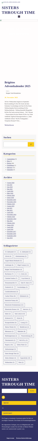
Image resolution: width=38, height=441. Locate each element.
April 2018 (10, 229)
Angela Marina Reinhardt (13, 260)
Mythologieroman (11, 336)
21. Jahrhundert (25, 252)
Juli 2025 (9, 208)
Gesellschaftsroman (11, 291)
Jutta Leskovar (20, 313)
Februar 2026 (11, 195)
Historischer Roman (12, 309)
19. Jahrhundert (10, 252)
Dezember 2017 (11, 231)
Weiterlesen (9, 125)
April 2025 (10, 212)
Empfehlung (10, 165)
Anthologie (9, 265)
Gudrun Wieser (10, 296)
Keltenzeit (9, 318)
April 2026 (10, 191)
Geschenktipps (22, 287)
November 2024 (11, 214)
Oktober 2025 (11, 204)
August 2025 (10, 206)
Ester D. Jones (26, 283)
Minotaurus (9, 331)
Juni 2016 (10, 238)
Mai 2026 (9, 189)
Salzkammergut (10, 349)
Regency (9, 344)
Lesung (24, 322)
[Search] (31, 144)
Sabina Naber (22, 344)
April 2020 (10, 227)
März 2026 (10, 193)
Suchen (32, 391)
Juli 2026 (9, 185)
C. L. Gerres (22, 274)
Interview (9, 167)
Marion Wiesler (10, 327)
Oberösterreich (10, 340)
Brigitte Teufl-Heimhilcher (13, 269)
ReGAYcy (23, 340)
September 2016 (11, 236)
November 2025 (11, 202)
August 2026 (10, 182)
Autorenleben (11, 159)
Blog (8, 161)
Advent (8, 256)
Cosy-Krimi (25, 278)
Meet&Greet (24, 327)
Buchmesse (9, 274)
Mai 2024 (9, 221)
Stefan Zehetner (10, 358)
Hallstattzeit (24, 296)
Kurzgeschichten (10, 322)
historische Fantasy (11, 300)
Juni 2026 (10, 187)
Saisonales (10, 169)
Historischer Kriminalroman (14, 305)
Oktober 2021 (11, 223)
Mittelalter (21, 331)
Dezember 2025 (11, 199)
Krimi (19, 318)
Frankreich (9, 287)
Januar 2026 (10, 197)
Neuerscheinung (26, 336)
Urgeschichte (25, 358)
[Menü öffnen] (19, 16)
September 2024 (11, 219)
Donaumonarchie (11, 283)
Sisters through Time (12, 353)
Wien (20, 362)
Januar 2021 (10, 225)
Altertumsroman (20, 256)
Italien (8, 313)
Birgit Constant (23, 265)
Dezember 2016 (11, 233)
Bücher (9, 163)
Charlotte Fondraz (11, 278)
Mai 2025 (9, 210)
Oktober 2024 (11, 216)
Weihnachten (9, 362)
